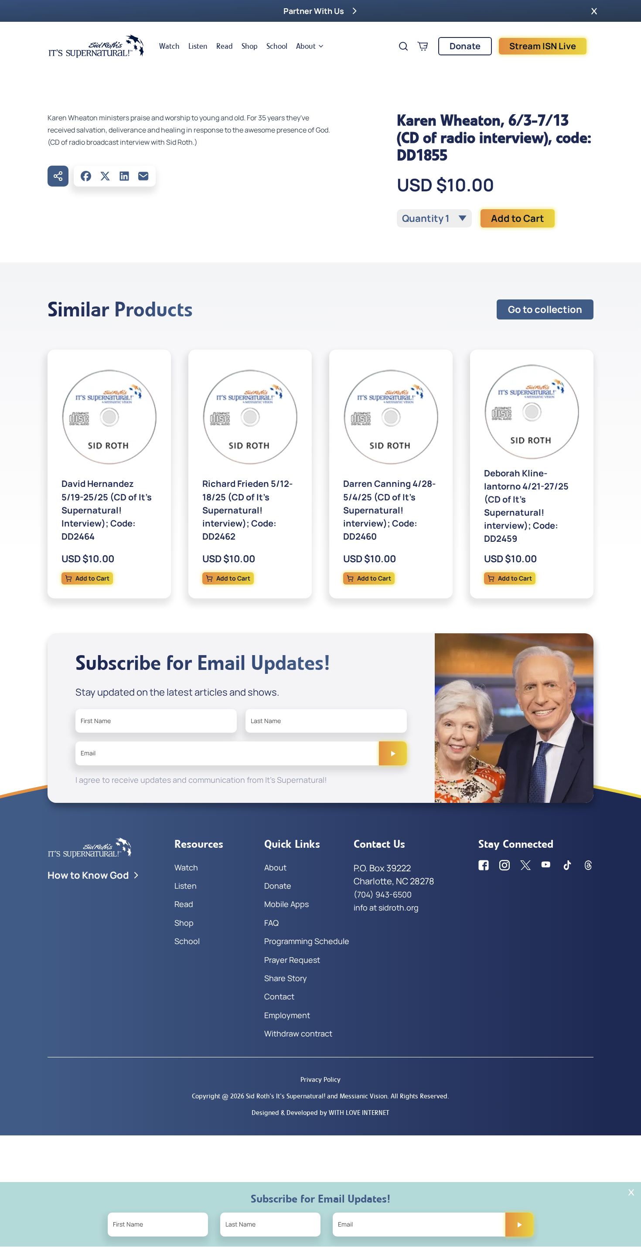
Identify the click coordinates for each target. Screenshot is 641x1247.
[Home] (96, 46)
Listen (198, 46)
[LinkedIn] (124, 176)
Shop (250, 46)
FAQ (271, 922)
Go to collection (545, 309)
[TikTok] (567, 865)
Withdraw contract (298, 1033)
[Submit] (393, 753)
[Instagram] (504, 865)
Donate (465, 46)
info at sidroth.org (386, 907)
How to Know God (88, 875)
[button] (594, 11)
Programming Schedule (306, 941)
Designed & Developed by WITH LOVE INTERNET (320, 1112)
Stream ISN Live (542, 46)
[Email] (143, 176)
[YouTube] (546, 865)
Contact (279, 996)
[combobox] (434, 218)
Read (224, 46)
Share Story (285, 978)
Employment (287, 1015)
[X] (105, 176)
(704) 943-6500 (383, 894)
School (276, 46)
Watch (169, 46)
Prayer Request (292, 960)
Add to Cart (517, 218)
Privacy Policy (320, 1079)
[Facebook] (86, 176)
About (306, 46)
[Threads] (588, 865)
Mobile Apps (286, 904)
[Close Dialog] (631, 1192)
